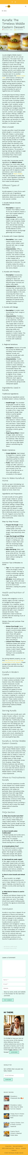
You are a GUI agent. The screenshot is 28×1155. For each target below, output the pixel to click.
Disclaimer (23, 1148)
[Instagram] (15, 2)
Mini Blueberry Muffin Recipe (10, 946)
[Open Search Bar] (25, 6)
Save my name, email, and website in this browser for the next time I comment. (14, 993)
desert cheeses (18, 173)
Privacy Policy (8, 1146)
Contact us (14, 1150)
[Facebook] (12, 2)
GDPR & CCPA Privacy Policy (8, 1148)
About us (18, 1148)
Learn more (14, 1052)
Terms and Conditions (18, 1146)
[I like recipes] (8, 6)
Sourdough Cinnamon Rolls (10, 948)
